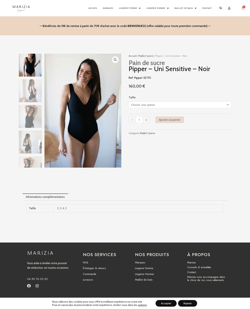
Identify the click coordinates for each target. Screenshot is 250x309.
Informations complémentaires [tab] (45, 197)
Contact (207, 8)
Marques (108, 8)
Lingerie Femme (128, 8)
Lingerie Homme (155, 8)
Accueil (92, 8)
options (142, 305)
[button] (220, 8)
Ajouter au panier (169, 119)
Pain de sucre (147, 63)
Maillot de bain (183, 8)
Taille (132, 97)
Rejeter (188, 303)
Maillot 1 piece (146, 55)
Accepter (166, 303)
